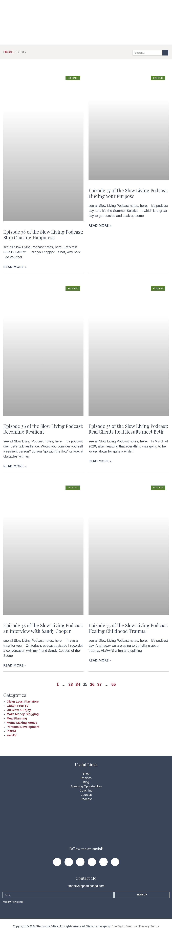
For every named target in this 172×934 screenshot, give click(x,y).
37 (99, 684)
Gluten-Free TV (17, 705)
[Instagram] (80, 862)
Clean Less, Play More (23, 701)
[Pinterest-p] (68, 862)
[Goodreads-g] (103, 862)
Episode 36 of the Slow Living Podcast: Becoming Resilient (43, 429)
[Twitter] (92, 862)
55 (113, 684)
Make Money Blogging (23, 714)
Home (8, 52)
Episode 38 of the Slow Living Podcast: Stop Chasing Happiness (43, 234)
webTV (11, 735)
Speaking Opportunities (86, 786)
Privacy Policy (149, 926)
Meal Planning (17, 718)
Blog (86, 782)
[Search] (165, 52)
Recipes (86, 778)
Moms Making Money (22, 722)
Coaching (86, 790)
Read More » (14, 267)
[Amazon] (115, 862)
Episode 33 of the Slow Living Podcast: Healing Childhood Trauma (128, 628)
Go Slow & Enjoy (19, 710)
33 (70, 684)
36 (92, 684)
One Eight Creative (124, 926)
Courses (86, 794)
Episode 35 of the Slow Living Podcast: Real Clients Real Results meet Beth (128, 429)
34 (78, 684)
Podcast (86, 799)
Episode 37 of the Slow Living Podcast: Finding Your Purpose (128, 193)
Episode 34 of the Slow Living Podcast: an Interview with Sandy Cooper (43, 628)
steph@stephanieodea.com (86, 886)
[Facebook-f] (57, 862)
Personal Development (23, 727)
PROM (11, 731)
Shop (86, 773)
